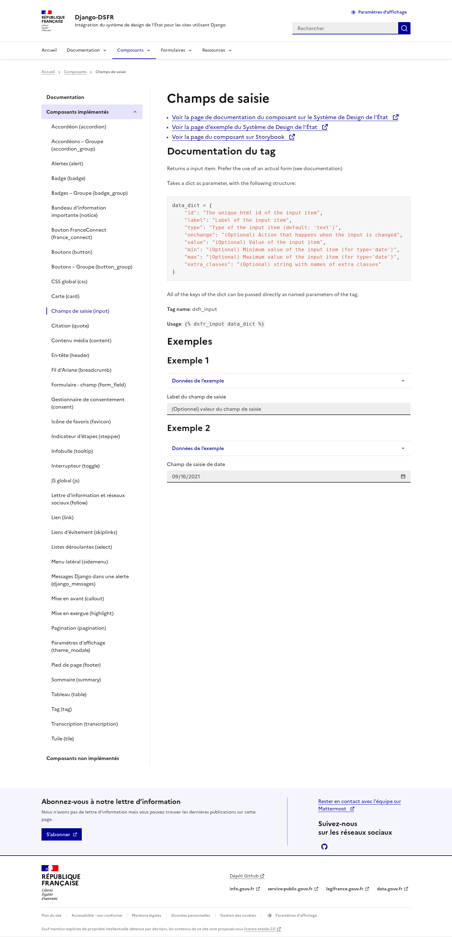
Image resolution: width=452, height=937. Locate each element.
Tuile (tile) (62, 738)
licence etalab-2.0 (259, 929)
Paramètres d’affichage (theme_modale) (78, 646)
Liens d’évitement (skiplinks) (84, 532)
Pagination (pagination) (78, 628)
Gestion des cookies (238, 915)
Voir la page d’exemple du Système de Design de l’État (245, 127)
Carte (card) (65, 296)
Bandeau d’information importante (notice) (78, 211)
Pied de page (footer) (76, 664)
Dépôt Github (244, 876)
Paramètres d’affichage (382, 12)
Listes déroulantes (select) (81, 547)
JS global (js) (65, 480)
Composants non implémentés (82, 758)
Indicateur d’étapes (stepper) (85, 436)
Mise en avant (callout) (77, 598)
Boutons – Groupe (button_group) (91, 266)
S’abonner (58, 834)
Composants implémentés (77, 112)
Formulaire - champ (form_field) (88, 384)
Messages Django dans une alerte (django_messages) (90, 580)
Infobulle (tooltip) (72, 451)
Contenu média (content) (81, 340)
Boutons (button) (71, 252)
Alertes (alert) (67, 163)
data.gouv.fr (389, 889)
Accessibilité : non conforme (97, 915)
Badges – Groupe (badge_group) (89, 193)
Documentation (83, 50)
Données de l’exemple (198, 380)
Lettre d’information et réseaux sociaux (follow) (88, 499)
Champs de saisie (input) (80, 311)
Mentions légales (146, 915)
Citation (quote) (70, 325)
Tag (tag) (61, 709)
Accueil (49, 50)
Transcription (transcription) (84, 723)
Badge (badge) (68, 178)
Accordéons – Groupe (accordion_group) (77, 145)
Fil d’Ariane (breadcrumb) (81, 370)
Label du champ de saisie (196, 396)
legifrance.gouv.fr (344, 889)
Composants (130, 50)
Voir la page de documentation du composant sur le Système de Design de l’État (281, 117)
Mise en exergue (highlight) (82, 613)
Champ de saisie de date (196, 464)
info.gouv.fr (242, 889)
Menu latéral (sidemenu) (79, 561)
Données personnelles (190, 915)
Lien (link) (62, 517)
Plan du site (51, 915)
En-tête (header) (70, 355)
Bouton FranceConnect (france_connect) (78, 233)
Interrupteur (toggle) (75, 465)
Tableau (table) (68, 694)
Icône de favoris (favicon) (81, 421)
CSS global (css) (69, 281)
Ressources (213, 50)
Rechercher (404, 28)
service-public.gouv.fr (290, 889)
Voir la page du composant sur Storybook (229, 137)
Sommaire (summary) (76, 679)
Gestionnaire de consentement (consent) (88, 403)
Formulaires (173, 50)
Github (324, 847)
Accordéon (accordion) (78, 126)
